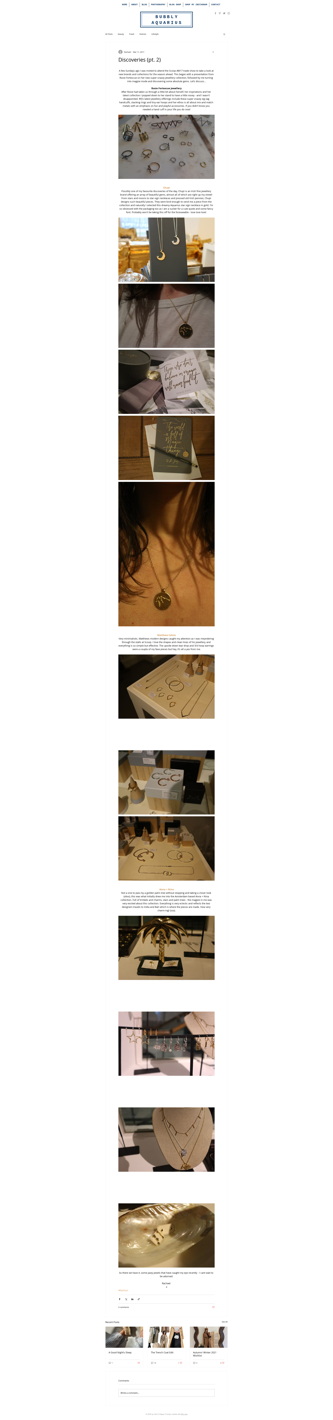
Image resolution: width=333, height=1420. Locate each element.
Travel (131, 34)
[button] (224, 34)
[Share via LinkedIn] (132, 1299)
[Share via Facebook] (119, 1299)
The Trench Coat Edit (162, 1352)
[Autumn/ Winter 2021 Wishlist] (209, 1337)
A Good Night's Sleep (120, 1352)
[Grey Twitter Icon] (224, 13)
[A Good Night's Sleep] (124, 1337)
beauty (121, 34)
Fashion (142, 34)
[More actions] (213, 52)
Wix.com (184, 1414)
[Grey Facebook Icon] (215, 13)
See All (225, 1322)
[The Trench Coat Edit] (166, 1337)
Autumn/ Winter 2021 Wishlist (204, 1354)
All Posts (109, 34)
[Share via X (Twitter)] (126, 1299)
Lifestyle (155, 34)
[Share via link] (138, 1299)
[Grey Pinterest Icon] (219, 13)
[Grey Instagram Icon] (228, 13)
